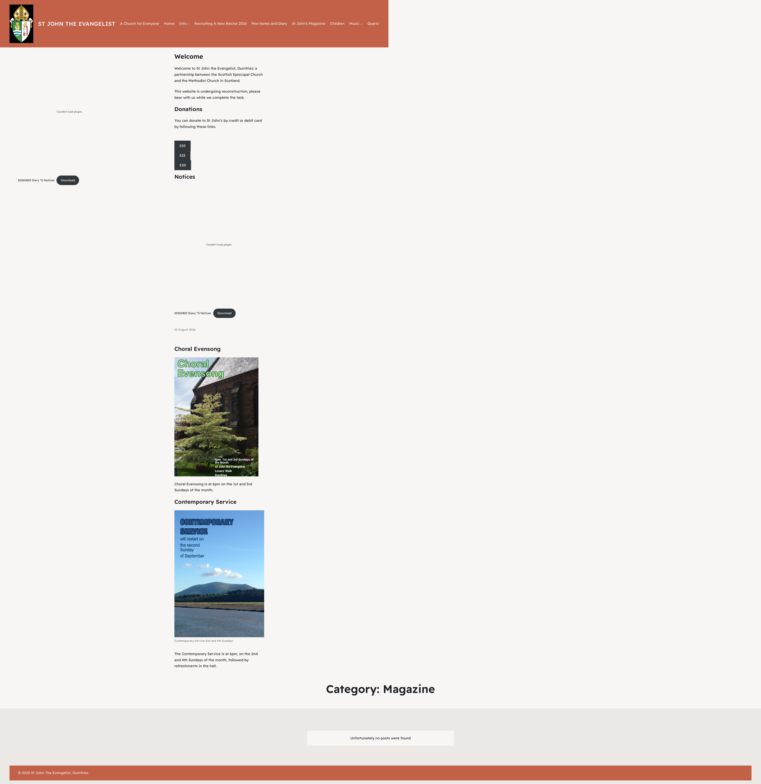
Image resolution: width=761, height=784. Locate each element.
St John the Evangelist (76, 23)
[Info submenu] (189, 24)
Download (68, 180)
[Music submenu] (361, 24)
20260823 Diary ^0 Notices (36, 180)
